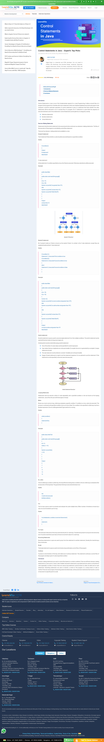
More (89, 7)
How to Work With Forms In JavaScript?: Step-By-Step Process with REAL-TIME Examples (18, 69)
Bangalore (51, 653)
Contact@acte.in (8, 645)
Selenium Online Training (57, 629)
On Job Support (49, 610)
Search (54, 7)
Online (61, 653)
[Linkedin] (96, 77)
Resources (83, 7)
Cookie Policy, (58, 733)
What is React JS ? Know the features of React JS (17, 24)
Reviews (65, 7)
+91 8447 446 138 (79, 643)
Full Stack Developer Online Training (11, 632)
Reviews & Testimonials (72, 610)
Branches (18, 621)
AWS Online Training (7, 629)
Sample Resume (19, 610)
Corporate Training (53, 621)
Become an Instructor (67, 621)
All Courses (30, 7)
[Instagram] (72, 599)
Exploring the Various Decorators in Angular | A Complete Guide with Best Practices (17, 39)
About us (4, 621)
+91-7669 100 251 (44, 643)
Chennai (40, 653)
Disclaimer (75, 733)
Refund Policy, (36, 733)
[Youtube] (82, 599)
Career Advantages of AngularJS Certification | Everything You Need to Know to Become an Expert (18, 45)
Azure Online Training (41, 632)
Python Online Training (43, 629)
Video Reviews (60, 610)
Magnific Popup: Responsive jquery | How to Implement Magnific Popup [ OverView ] (16, 63)
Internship (40, 610)
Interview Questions (44, 14)
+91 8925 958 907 (61, 643)
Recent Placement (73, 7)
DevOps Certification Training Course (25, 629)
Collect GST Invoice (8, 613)
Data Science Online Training (73, 629)
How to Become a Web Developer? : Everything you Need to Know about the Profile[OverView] (18, 51)
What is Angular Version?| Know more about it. (17, 34)
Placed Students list (86, 610)
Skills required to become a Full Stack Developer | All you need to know (19, 29)
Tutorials (34, 14)
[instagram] (98, 77)
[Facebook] (91, 77)
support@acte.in (78, 645)
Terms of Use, (67, 733)
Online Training (42, 621)
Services (11, 621)
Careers (26, 621)
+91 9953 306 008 (9, 643)
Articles (28, 14)
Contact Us (33, 621)
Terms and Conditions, (47, 733)
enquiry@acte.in (43, 645)
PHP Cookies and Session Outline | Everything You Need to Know (18, 57)
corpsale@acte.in (61, 645)
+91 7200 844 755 (26, 643)
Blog (34, 610)
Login (96, 7)
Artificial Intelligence (28, 632)
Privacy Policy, (27, 733)
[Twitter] (94, 77)
